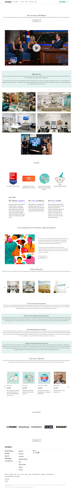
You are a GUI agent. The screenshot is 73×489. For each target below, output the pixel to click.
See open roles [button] (36, 20)
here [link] (58, 349)
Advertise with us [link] (50, 474)
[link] (8, 1)
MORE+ (35, 1)
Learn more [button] (42, 257)
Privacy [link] (29, 474)
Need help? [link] (7, 479)
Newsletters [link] (9, 461)
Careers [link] (22, 474)
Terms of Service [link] (29, 487)
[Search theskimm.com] (67, 2)
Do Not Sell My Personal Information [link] (12, 476)
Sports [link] (26, 1)
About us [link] (7, 474)
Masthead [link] (11, 474)
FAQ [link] (15, 474)
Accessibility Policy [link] (36, 474)
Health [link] (22, 1)
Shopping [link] (31, 1)
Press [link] (18, 474)
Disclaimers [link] (43, 474)
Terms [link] (26, 474)
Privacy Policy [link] (23, 487)
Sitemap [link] (6, 481)
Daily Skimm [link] (15, 1)
